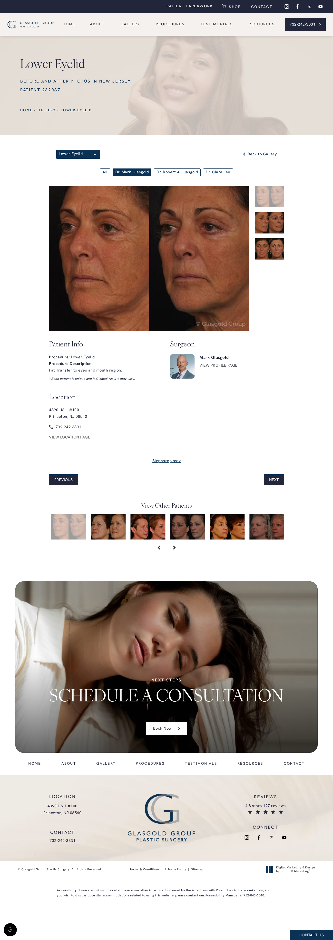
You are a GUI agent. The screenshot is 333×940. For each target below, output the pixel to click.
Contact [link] (294, 764)
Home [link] (69, 24)
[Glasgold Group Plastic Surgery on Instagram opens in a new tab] (286, 6)
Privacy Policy (175, 869)
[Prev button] (159, 548)
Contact (260, 7)
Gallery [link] (130, 24)
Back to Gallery (261, 154)
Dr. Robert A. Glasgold (177, 172)
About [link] (97, 24)
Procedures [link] (170, 24)
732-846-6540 (254, 895)
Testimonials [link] (217, 24)
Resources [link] (262, 24)
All (105, 172)
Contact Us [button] (311, 935)
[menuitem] (286, 6)
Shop (234, 6)
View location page (69, 437)
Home (26, 110)
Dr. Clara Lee (218, 172)
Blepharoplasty (166, 461)
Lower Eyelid (76, 110)
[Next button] (174, 548)
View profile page (218, 366)
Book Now (162, 729)
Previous (63, 480)
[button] (10, 929)
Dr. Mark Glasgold (132, 172)
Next (274, 480)
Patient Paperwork (189, 6)
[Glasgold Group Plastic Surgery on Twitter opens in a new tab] (309, 6)
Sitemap (197, 869)
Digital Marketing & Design (295, 870)
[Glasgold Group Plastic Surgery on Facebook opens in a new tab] (297, 6)
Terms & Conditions (145, 869)
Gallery (47, 110)
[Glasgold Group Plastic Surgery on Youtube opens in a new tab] (320, 6)
